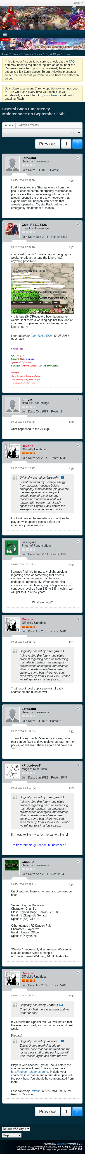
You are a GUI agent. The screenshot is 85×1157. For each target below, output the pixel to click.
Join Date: (28, 170)
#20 (71, 564)
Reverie (35, 1091)
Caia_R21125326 (41, 335)
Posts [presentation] (9, 125)
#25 (71, 996)
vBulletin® (62, 1144)
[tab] (9, 125)
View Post (62, 477)
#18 (71, 422)
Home (5, 54)
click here (50, 95)
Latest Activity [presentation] (28, 125)
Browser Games (33, 54)
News (67, 54)
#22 (71, 731)
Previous (48, 143)
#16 (71, 180)
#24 (71, 884)
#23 (71, 788)
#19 (71, 468)
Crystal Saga (53, 54)
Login (76, 3)
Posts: (54, 170)
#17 (71, 247)
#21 (71, 642)
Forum (16, 54)
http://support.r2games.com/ (29, 1071)
